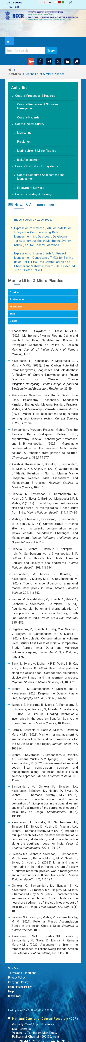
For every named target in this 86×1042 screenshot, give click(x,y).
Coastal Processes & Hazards (35, 96)
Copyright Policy (18, 985)
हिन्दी (70, 2)
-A (40, 2)
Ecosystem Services (30, 190)
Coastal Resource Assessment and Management (40, 179)
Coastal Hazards (28, 118)
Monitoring (24, 134)
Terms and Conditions (22, 976)
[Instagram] (49, 61)
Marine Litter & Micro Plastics (36, 152)
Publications (22, 309)
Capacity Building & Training (33, 197)
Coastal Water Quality (29, 125)
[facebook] (40, 61)
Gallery (13, 323)
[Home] (43, 16)
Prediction (24, 143)
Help (11, 994)
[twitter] (58, 61)
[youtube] (76, 61)
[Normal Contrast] (55, 2)
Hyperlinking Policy (20, 989)
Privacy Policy (16, 980)
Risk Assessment (28, 161)
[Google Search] (31, 61)
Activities (14, 74)
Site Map (14, 971)
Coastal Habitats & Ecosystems (36, 168)
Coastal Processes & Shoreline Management (37, 107)
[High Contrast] (59, 2)
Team (12, 316)
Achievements (17, 302)
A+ (49, 2)
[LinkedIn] (67, 61)
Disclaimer (14, 999)
